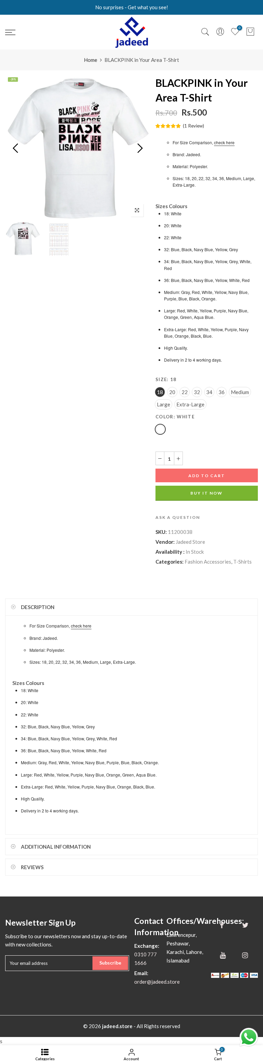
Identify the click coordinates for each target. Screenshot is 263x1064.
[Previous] (16, 148)
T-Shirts (242, 561)
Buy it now (207, 493)
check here (224, 142)
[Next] (139, 148)
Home (90, 60)
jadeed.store (117, 1026)
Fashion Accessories (208, 561)
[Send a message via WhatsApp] (249, 1037)
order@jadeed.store (157, 982)
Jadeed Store (190, 542)
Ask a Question (177, 517)
